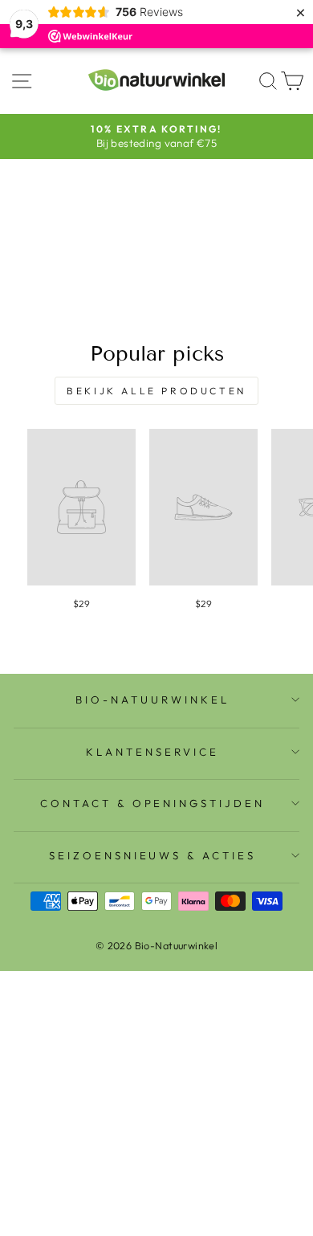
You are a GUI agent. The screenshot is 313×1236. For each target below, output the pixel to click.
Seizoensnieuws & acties (152, 855)
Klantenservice (152, 751)
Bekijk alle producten (156, 391)
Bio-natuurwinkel (152, 699)
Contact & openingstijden (152, 803)
